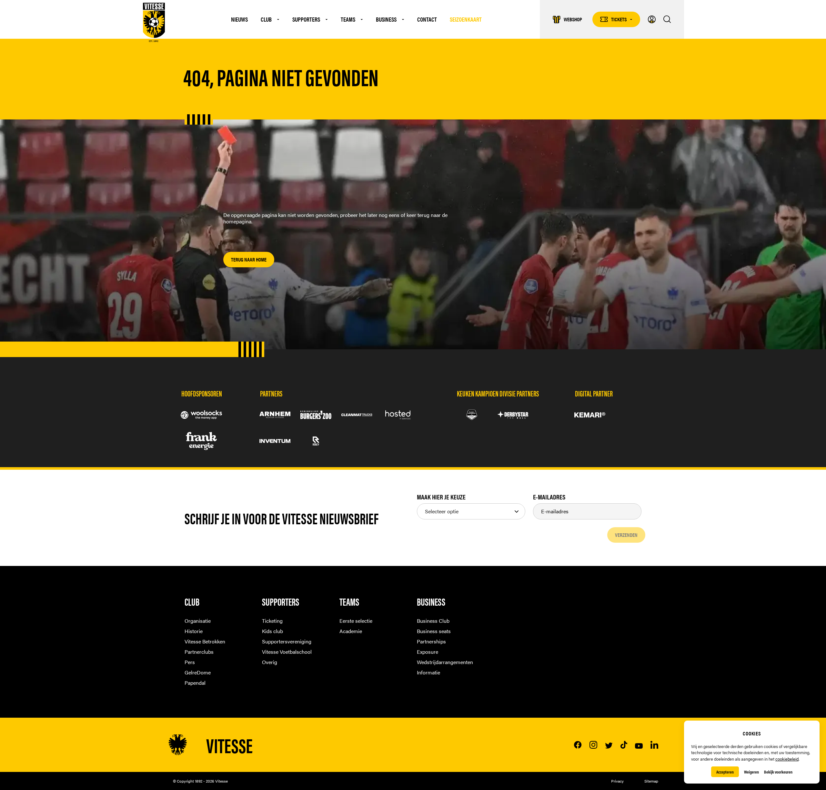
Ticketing (272, 620)
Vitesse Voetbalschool (287, 651)
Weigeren (751, 772)
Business (386, 19)
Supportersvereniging (286, 641)
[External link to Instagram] (589, 745)
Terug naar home (249, 259)
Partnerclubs (199, 651)
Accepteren (725, 772)
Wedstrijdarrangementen (445, 662)
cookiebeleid (787, 759)
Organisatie (198, 620)
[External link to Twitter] (605, 746)
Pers (190, 662)
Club (266, 19)
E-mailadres (549, 497)
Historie (194, 631)
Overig (269, 662)
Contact (427, 19)
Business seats (434, 631)
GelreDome (198, 672)
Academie (350, 631)
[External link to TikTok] (620, 745)
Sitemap (651, 781)
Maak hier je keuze (441, 497)
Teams (348, 19)
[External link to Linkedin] (650, 745)
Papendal (195, 682)
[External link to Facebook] (574, 745)
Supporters (306, 19)
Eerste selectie (355, 620)
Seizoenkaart (466, 19)
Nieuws (239, 19)
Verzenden (626, 535)
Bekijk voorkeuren (778, 772)
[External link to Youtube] (635, 746)
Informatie (428, 672)
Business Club (433, 620)
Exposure (427, 651)
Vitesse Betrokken (205, 641)
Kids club (272, 631)
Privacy (617, 781)
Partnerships (431, 641)
